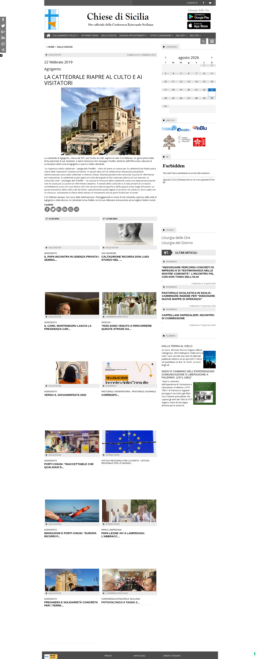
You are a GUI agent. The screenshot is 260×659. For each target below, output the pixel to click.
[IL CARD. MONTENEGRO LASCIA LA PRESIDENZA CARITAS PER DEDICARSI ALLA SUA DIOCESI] (72, 309)
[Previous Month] (165, 57)
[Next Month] (212, 57)
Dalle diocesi (109, 35)
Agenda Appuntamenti (132, 35)
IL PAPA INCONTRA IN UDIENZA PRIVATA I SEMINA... (71, 256)
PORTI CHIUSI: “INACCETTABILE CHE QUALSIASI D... (69, 464)
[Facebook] (47, 209)
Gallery (180, 35)
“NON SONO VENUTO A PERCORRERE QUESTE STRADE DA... (126, 325)
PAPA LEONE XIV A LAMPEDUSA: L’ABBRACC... (123, 533)
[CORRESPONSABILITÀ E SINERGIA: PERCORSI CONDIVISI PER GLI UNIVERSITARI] (129, 374)
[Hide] (1, 55)
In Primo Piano (89, 35)
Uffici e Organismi (161, 35)
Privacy (108, 655)
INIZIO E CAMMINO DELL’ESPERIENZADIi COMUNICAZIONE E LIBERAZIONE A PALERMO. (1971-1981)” (188, 374)
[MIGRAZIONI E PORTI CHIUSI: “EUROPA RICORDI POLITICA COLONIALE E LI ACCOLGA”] (72, 517)
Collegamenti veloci (65, 35)
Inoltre (194, 35)
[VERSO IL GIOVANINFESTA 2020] (72, 379)
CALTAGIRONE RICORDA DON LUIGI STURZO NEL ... (125, 256)
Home (51, 46)
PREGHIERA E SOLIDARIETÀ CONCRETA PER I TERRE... (71, 602)
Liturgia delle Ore (176, 237)
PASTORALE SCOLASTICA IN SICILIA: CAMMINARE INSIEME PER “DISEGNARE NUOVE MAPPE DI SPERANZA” (188, 296)
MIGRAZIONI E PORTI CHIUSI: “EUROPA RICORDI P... (70, 533)
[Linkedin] (64, 209)
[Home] (51, 19)
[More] (76, 209)
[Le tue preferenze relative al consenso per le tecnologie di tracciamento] (255, 654)
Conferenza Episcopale (117, 316)
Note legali (139, 655)
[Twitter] (53, 209)
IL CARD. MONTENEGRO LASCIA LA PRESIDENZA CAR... (67, 325)
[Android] (201, 16)
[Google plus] (59, 209)
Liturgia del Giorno (177, 242)
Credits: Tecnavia (171, 655)
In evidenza (111, 386)
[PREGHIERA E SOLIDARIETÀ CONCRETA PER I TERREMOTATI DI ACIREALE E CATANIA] (72, 582)
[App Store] (201, 25)
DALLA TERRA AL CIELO (177, 346)
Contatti (192, 2)
